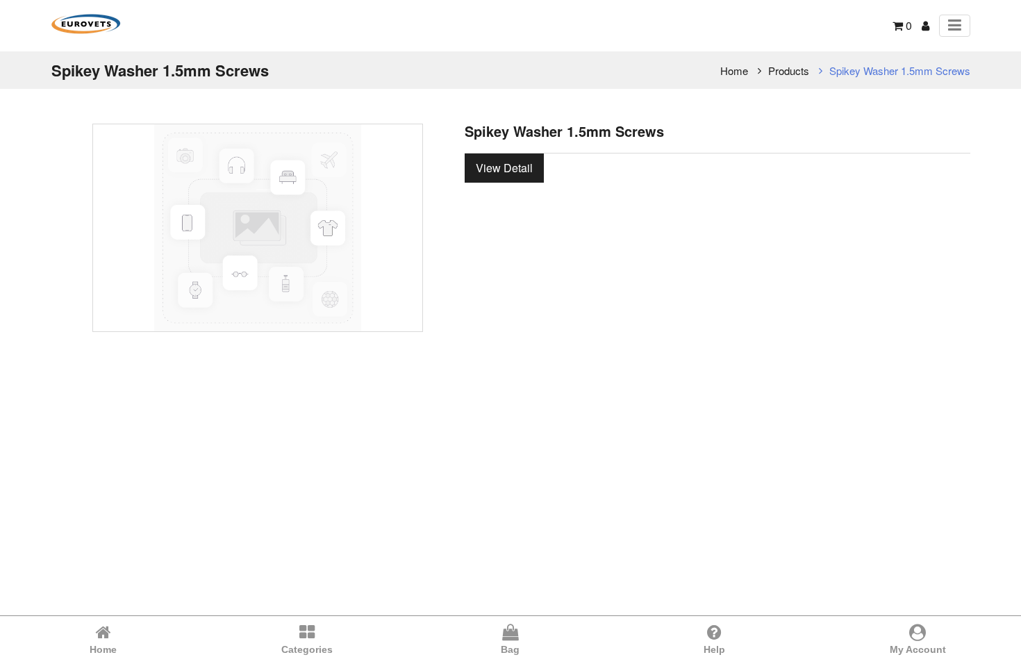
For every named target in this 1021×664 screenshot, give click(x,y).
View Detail (504, 168)
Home (734, 70)
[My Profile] (925, 25)
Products (788, 70)
